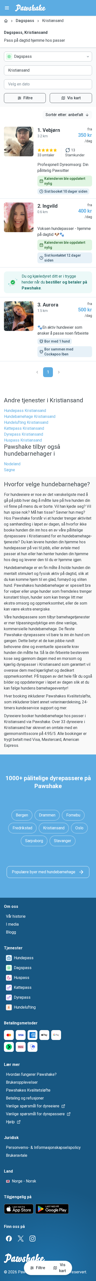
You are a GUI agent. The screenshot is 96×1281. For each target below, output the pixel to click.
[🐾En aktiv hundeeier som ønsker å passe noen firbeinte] (48, 329)
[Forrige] (37, 372)
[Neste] (59, 372)
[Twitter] (21, 1238)
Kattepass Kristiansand (24, 428)
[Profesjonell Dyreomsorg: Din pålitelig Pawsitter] (48, 160)
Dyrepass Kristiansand (23, 434)
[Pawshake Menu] (7, 8)
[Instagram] (32, 1238)
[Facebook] (9, 1238)
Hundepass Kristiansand (25, 410)
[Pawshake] (30, 8)
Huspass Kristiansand (23, 440)
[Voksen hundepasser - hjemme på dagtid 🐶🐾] (48, 233)
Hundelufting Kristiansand (26, 422)
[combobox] (48, 56)
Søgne (9, 470)
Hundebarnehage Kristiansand (29, 416)
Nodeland (12, 464)
